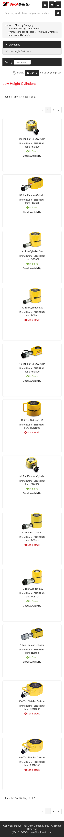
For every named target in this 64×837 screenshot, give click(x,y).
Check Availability (32, 155)
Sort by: (9, 62)
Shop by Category (24, 25)
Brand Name (25, 143)
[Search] (58, 13)
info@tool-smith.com (41, 832)
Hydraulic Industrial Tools (21, 31)
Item (27, 146)
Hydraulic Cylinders (48, 31)
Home (8, 25)
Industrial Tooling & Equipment (24, 28)
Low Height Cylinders (19, 35)
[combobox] (29, 13)
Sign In (33, 72)
